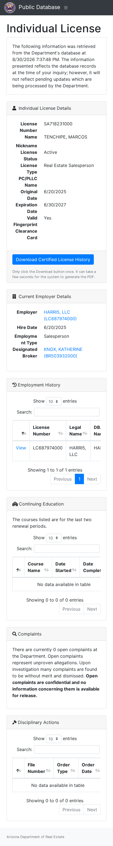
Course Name (36, 567)
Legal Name (75, 431)
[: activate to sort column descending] (21, 430)
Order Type (63, 768)
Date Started (63, 567)
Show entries (55, 401)
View (21, 448)
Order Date (88, 768)
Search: (24, 412)
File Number (36, 768)
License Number (41, 431)
